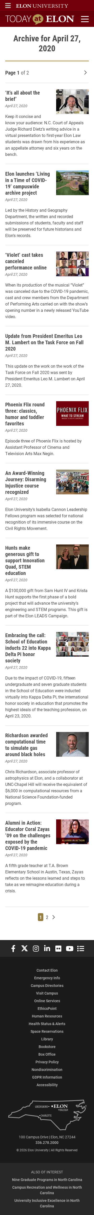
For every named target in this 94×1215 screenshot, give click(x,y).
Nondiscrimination (47, 1069)
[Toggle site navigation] (84, 19)
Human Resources (47, 1016)
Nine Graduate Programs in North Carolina (47, 1179)
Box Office (47, 1054)
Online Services (47, 1000)
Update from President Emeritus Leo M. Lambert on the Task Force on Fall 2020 (44, 342)
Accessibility (47, 1084)
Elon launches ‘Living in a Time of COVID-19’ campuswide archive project (27, 183)
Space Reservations (47, 1031)
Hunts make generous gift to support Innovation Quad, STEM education (25, 560)
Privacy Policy (47, 1061)
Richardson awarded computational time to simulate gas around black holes (26, 744)
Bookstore (47, 1046)
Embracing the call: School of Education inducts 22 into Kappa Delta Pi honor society (28, 648)
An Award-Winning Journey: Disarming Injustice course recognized (25, 482)
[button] (8, 5)
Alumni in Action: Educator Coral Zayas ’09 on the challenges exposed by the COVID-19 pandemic (27, 835)
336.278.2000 (47, 1142)
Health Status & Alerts (47, 1023)
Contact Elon (47, 970)
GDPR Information (47, 1077)
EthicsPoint (47, 1008)
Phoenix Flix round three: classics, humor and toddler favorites (25, 414)
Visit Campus (47, 993)
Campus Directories (47, 985)
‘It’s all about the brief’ (22, 95)
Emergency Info (47, 977)
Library (47, 1038)
